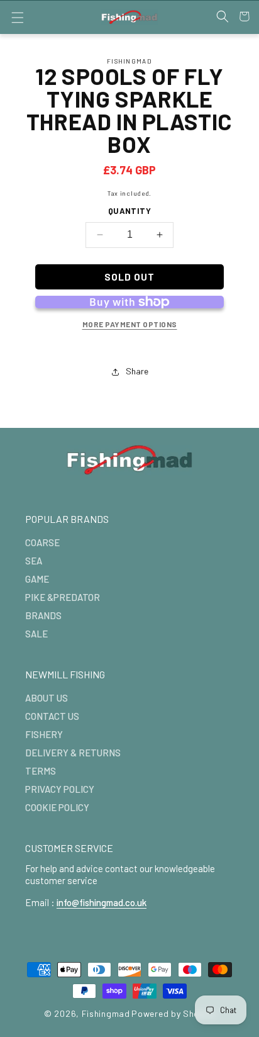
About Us (46, 697)
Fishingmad (106, 1013)
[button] (17, 17)
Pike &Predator (62, 597)
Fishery (44, 734)
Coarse (42, 542)
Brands (43, 615)
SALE (36, 633)
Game (37, 579)
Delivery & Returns (73, 752)
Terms (40, 770)
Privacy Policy (59, 789)
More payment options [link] (129, 324)
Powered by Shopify (173, 1013)
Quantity (129, 211)
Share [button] (137, 371)
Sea (33, 560)
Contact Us (52, 716)
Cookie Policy (57, 807)
